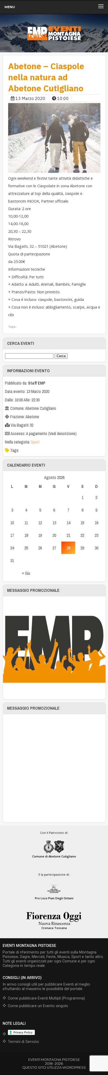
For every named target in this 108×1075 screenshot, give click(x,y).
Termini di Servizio (23, 1041)
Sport (35, 442)
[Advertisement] (54, 768)
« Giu (26, 573)
